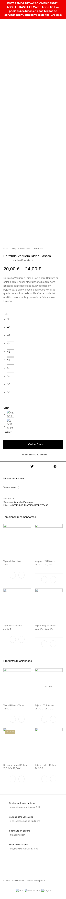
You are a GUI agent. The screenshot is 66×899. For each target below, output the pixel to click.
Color (6, 408)
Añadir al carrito (35, 444)
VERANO (44, 505)
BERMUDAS (17, 505)
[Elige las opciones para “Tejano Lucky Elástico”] (53, 779)
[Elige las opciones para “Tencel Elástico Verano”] (22, 719)
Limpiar (8, 432)
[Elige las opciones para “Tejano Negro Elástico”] (53, 643)
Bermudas (38, 248)
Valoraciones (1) (11, 487)
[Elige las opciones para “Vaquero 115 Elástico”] (53, 579)
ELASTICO (29, 505)
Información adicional (13, 478)
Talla (6, 314)
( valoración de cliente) (23, 260)
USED (36, 505)
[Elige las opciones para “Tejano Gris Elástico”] (22, 639)
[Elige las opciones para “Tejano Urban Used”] (22, 575)
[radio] (10, 320)
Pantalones (25, 248)
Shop (14, 248)
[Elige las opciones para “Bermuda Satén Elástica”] (22, 779)
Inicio (5, 248)
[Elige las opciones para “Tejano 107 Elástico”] (53, 719)
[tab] (33, 478)
